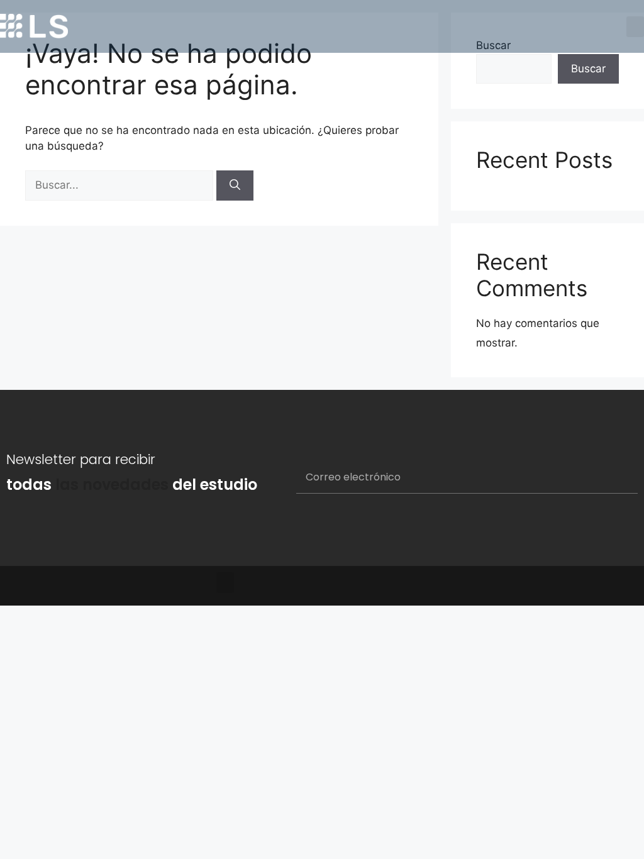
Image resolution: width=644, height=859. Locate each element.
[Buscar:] (120, 185)
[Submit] (613, 478)
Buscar (588, 68)
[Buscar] (234, 185)
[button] (635, 26)
